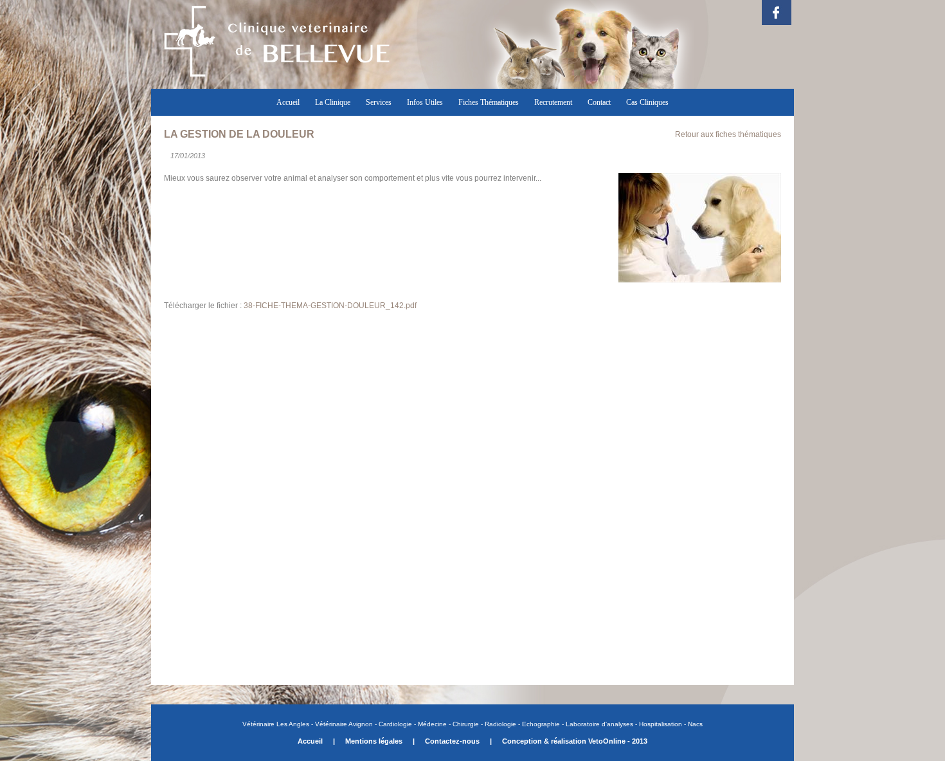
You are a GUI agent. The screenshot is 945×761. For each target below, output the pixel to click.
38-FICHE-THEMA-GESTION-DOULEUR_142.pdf (330, 305)
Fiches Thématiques (488, 102)
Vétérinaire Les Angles (276, 724)
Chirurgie (465, 724)
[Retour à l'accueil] (277, 81)
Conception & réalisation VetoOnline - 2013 (574, 741)
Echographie (541, 724)
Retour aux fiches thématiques (728, 134)
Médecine (432, 724)
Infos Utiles (425, 102)
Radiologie (500, 724)
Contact (599, 102)
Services (379, 102)
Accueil (288, 102)
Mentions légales (373, 741)
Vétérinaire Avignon (344, 724)
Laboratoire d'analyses (599, 724)
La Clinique (332, 102)
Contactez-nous (452, 741)
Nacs (695, 724)
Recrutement (553, 102)
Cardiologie (395, 724)
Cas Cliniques (647, 102)
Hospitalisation (660, 724)
